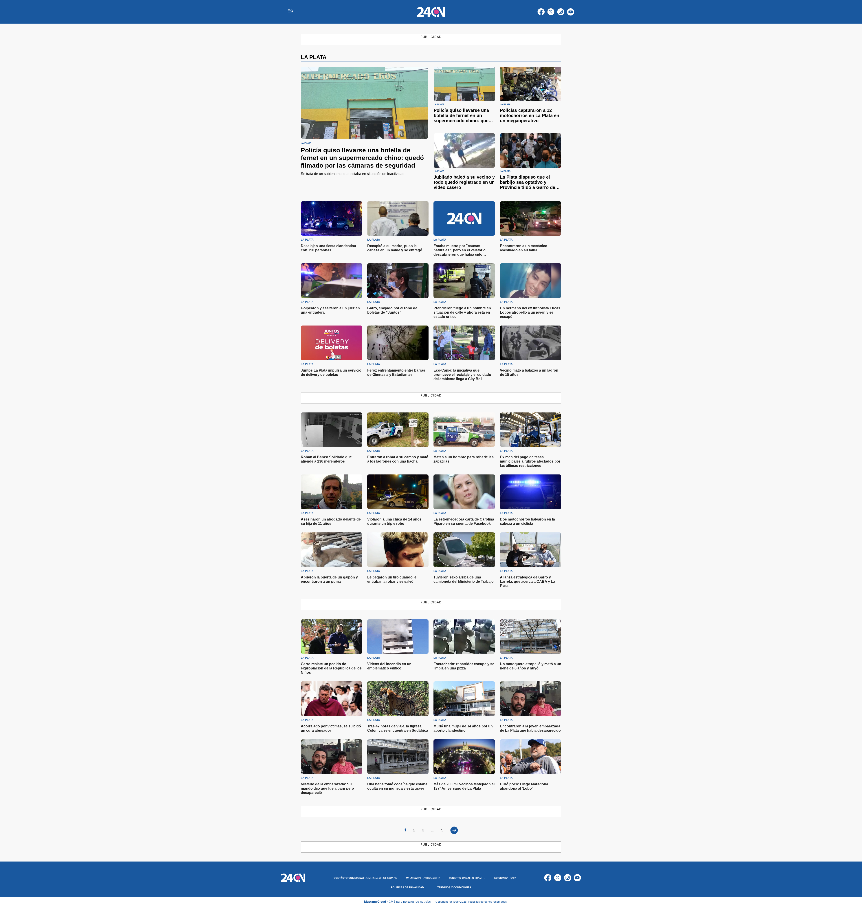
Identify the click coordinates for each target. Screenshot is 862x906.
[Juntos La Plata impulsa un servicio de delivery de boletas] (331, 343)
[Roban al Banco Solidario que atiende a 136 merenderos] (331, 429)
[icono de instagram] (560, 12)
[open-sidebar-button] (290, 12)
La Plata (306, 143)
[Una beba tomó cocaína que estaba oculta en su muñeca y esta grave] (398, 756)
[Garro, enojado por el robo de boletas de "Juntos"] (398, 280)
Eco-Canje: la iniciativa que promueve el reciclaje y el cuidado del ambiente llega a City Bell (462, 374)
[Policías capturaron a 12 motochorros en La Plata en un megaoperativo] (530, 84)
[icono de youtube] (570, 12)
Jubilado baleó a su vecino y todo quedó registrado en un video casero (464, 182)
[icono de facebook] (541, 12)
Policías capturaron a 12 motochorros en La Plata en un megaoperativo (529, 115)
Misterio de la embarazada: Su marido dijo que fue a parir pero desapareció (327, 788)
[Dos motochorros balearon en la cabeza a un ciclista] (530, 491)
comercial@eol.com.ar (365, 878)
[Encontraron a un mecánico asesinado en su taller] (530, 218)
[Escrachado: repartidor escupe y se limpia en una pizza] (464, 636)
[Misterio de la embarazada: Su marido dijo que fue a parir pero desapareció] (331, 756)
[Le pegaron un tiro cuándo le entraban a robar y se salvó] (398, 549)
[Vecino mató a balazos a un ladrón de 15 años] (530, 343)
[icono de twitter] (550, 12)
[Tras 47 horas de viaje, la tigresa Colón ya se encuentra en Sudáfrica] (398, 698)
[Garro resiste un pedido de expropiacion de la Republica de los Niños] (331, 636)
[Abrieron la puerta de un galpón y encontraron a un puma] (331, 549)
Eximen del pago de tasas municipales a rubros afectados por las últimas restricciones (530, 461)
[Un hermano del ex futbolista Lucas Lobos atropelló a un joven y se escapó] (530, 280)
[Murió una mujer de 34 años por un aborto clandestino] (464, 698)
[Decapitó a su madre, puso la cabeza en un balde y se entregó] (398, 218)
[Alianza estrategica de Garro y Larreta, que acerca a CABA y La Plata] (530, 549)
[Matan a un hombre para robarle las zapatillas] (464, 429)
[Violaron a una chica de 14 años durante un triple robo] (398, 491)
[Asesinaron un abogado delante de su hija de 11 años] (331, 491)
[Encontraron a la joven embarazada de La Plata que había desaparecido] (530, 698)
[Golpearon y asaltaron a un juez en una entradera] (331, 280)
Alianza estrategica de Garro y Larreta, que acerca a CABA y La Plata (527, 581)
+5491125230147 (423, 878)
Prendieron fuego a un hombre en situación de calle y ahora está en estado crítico (462, 312)
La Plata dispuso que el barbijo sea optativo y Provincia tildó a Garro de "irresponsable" (527, 185)
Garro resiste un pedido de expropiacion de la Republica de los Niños (331, 668)
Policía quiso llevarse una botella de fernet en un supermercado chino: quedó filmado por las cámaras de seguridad (362, 158)
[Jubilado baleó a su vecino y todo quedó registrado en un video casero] (464, 150)
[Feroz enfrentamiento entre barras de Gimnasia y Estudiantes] (398, 343)
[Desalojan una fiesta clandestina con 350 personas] (331, 218)
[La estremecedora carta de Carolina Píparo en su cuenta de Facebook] (464, 491)
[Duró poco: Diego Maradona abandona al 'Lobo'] (530, 756)
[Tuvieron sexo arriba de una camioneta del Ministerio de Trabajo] (464, 549)
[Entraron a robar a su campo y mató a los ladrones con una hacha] (398, 429)
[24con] (431, 12)
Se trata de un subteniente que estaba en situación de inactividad (353, 174)
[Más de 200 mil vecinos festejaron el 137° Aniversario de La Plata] (464, 756)
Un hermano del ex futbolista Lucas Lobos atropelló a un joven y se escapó (530, 312)
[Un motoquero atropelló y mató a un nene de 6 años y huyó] (530, 636)
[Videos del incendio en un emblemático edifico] (398, 636)
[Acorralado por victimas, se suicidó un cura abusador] (331, 698)
